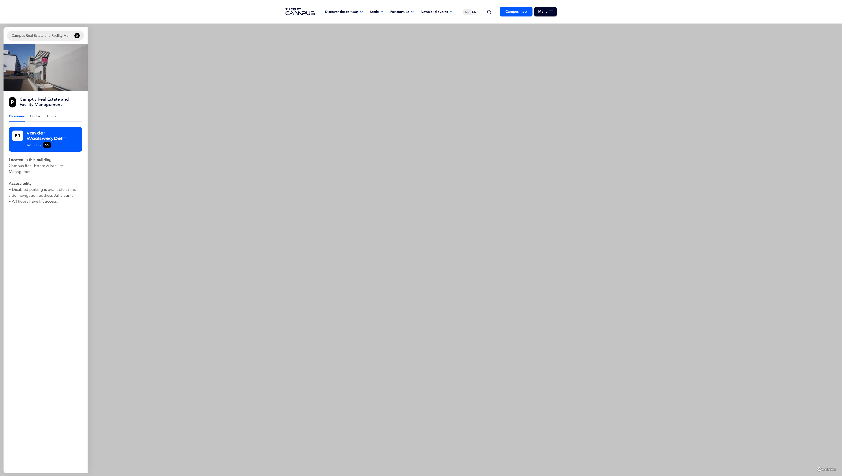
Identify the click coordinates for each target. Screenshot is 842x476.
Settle (374, 11)
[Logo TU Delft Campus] (300, 11)
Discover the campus (341, 11)
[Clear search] (77, 36)
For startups (399, 11)
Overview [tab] (17, 116)
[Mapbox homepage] (826, 469)
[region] (463, 250)
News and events (434, 11)
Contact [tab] (36, 116)
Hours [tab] (51, 116)
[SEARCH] (489, 11)
